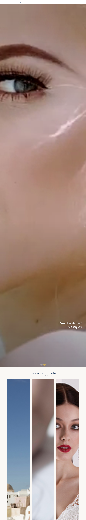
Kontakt (50, 1)
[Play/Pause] (41, 365)
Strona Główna (39, 1)
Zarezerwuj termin (69, 1)
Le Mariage (17, 2)
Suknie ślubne (45, 1)
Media (55, 1)
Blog (58, 1)
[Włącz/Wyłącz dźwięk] (44, 365)
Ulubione (62, 1)
